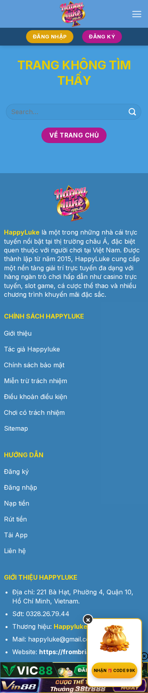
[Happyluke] (74, 14)
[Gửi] (133, 111)
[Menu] (136, 14)
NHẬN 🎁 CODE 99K (114, 670)
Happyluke (70, 626)
